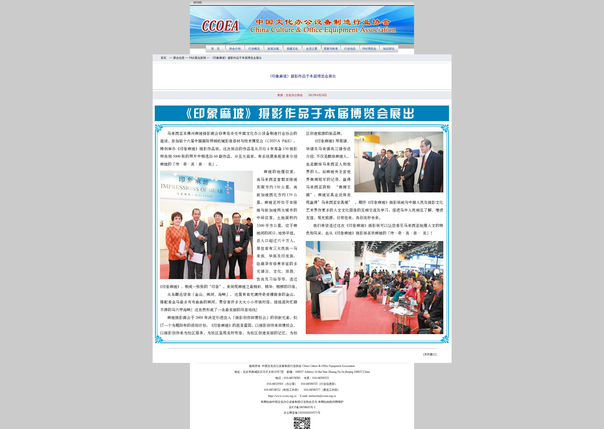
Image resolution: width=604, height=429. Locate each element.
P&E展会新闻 (197, 57)
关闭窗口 (430, 354)
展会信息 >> (181, 57)
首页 (165, 57)
